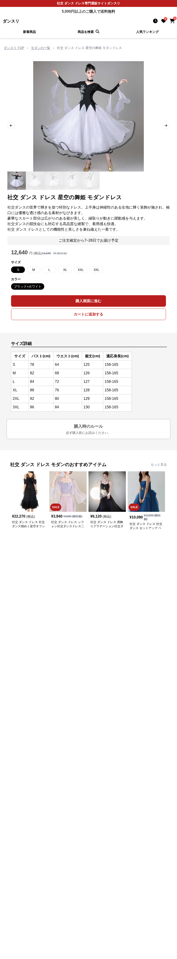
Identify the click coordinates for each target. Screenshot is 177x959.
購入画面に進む (88, 301)
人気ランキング (147, 32)
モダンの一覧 (40, 48)
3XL (96, 270)
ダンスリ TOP (14, 48)
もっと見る (159, 464)
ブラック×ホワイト (27, 286)
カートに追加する (88, 314)
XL (65, 270)
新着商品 (29, 32)
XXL (81, 270)
